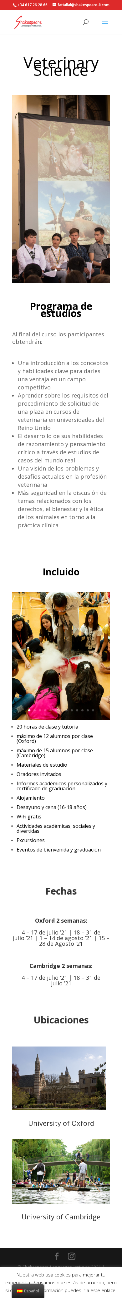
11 (82, 710)
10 (77, 710)
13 (93, 710)
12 (88, 710)
